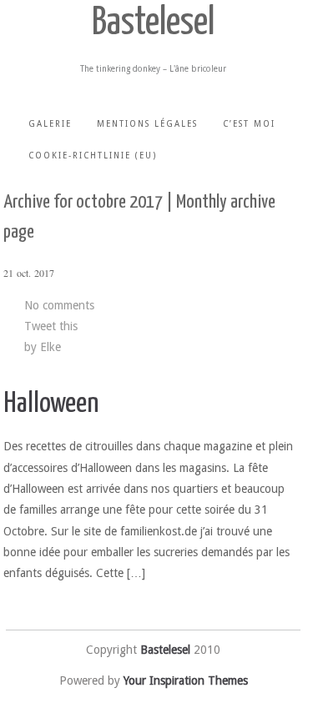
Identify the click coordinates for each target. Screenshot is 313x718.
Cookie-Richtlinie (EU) (92, 155)
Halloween (50, 404)
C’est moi (249, 123)
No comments (59, 305)
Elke (50, 347)
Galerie (50, 123)
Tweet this (51, 326)
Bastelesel (153, 24)
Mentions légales (147, 123)
